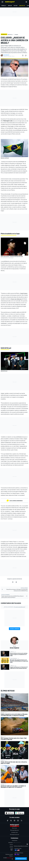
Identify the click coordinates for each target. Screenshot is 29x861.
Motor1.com (14, 828)
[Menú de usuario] (26, 2)
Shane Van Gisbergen (16, 299)
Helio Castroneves (22, 547)
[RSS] (21, 820)
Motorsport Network (11, 857)
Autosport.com (14, 832)
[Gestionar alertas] (16, 582)
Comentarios (14, 840)
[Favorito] (22, 55)
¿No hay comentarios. (14, 606)
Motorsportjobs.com (14, 830)
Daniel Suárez (23, 293)
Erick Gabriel (6, 54)
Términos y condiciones (10, 854)
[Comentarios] (26, 55)
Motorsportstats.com (14, 834)
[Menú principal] (2, 2)
